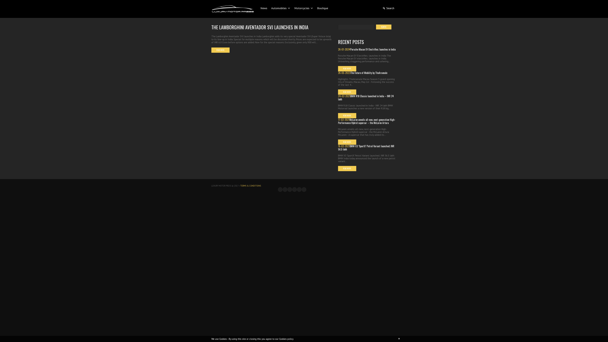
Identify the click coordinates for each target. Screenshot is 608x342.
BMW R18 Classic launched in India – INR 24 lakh (366, 97)
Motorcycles (301, 8)
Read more (220, 50)
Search (390, 8)
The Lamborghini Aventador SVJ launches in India (259, 27)
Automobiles (279, 8)
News (263, 8)
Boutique (322, 8)
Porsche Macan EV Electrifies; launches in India (373, 49)
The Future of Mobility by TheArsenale (368, 73)
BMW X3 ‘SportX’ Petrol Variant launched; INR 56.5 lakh (366, 147)
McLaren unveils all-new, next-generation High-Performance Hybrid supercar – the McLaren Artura (366, 121)
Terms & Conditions (250, 185)
